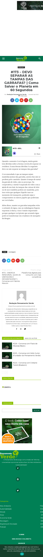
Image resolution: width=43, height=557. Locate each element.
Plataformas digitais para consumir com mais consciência (31, 275)
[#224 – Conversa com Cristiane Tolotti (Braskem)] (7, 365)
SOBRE (21, 534)
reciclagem (12, 252)
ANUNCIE (21, 543)
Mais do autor (31, 338)
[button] (39, 58)
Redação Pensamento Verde (16, 94)
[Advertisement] (21, 33)
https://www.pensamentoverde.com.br (21, 306)
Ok (22, 554)
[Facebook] (17, 329)
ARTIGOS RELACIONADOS (12, 338)
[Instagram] (21, 329)
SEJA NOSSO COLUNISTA (21, 539)
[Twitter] (25, 329)
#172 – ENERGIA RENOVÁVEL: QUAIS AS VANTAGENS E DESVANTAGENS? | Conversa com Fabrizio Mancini (11, 278)
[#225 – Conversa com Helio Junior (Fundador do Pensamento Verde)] (7, 355)
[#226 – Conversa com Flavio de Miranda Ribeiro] (7, 345)
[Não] (41, 551)
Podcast (21, 67)
